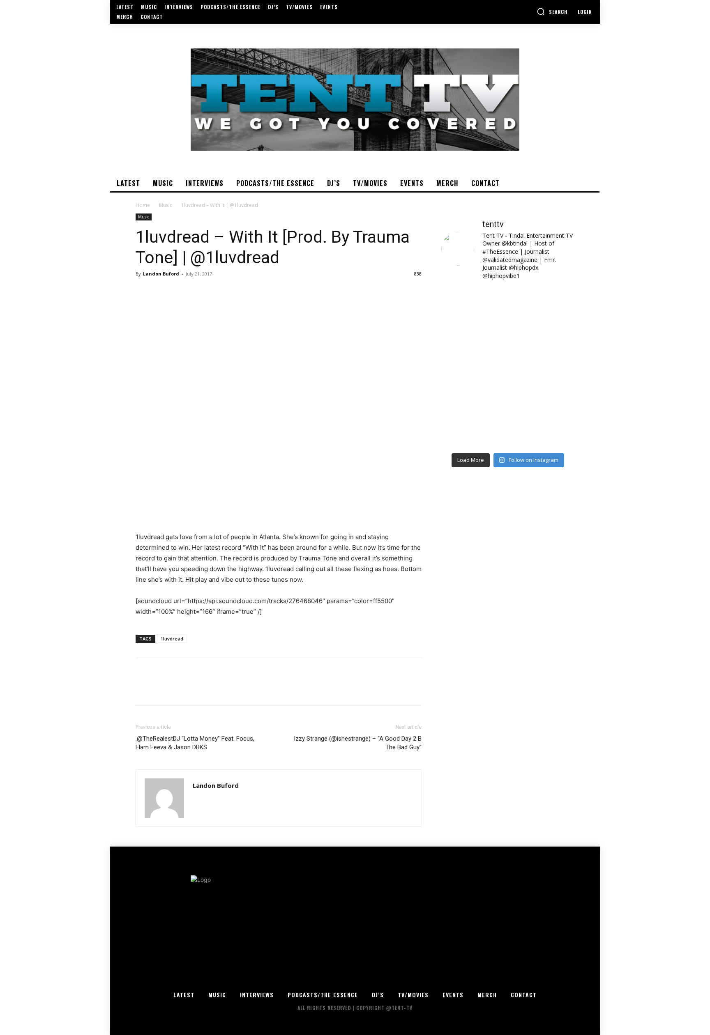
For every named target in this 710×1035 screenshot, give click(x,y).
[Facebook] (144, 292)
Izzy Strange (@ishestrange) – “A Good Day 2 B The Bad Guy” (358, 743)
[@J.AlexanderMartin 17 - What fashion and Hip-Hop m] (542, 348)
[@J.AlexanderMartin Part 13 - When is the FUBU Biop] (542, 428)
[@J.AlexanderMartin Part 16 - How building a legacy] (473, 388)
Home (143, 205)
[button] (552, 11)
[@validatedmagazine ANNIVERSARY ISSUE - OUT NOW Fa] (473, 348)
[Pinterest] (181, 292)
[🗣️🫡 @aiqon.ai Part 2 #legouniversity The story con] (542, 307)
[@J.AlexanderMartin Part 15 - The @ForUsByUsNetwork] (542, 388)
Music (165, 205)
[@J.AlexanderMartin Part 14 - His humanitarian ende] (473, 428)
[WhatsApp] (200, 292)
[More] (219, 292)
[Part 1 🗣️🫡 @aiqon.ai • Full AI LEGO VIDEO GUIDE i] (473, 307)
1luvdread (172, 639)
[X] (162, 292)
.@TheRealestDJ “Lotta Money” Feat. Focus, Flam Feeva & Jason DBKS (195, 743)
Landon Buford (161, 274)
